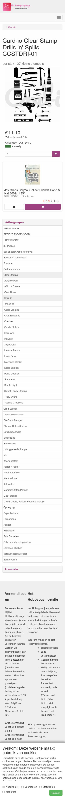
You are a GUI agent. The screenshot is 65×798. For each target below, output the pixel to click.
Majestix (9, 303)
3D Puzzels (9, 245)
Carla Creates (11, 309)
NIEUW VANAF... (12, 228)
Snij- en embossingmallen (17, 542)
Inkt (5, 455)
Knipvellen (9, 484)
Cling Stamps (11, 408)
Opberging (9, 507)
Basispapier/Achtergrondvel (18, 251)
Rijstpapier (9, 530)
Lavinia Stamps (12, 350)
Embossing (9, 437)
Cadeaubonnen (12, 269)
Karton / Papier (11, 466)
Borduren (8, 263)
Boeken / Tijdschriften (15, 257)
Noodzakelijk (12, 786)
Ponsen (8, 524)
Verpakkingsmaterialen (16, 553)
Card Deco (10, 292)
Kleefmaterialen (12, 472)
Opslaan (56, 793)
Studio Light (10, 385)
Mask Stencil (10, 495)
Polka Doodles (12, 373)
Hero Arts (9, 333)
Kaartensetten (11, 460)
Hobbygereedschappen (16, 449)
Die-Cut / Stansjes (13, 420)
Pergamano (10, 519)
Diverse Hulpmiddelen (15, 426)
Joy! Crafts (10, 344)
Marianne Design (13, 362)
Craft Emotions (12, 315)
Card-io (8, 298)
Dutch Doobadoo (12, 431)
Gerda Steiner (11, 327)
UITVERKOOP (11, 240)
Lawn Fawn (10, 356)
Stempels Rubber (13, 548)
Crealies (8, 321)
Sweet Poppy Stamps (15, 391)
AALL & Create (12, 286)
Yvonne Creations (13, 402)
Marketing (11, 791)
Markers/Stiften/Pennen (16, 489)
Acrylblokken (11, 280)
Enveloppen (10, 443)
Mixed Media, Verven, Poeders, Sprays (24, 501)
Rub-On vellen (11, 536)
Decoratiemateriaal (14, 414)
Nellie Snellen (11, 367)
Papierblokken (11, 513)
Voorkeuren (31, 786)
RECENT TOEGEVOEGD (17, 234)
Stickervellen (10, 559)
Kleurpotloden (11, 478)
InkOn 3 (8, 338)
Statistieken (49, 786)
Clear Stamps (11, 274)
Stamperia (9, 379)
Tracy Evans (10, 396)
